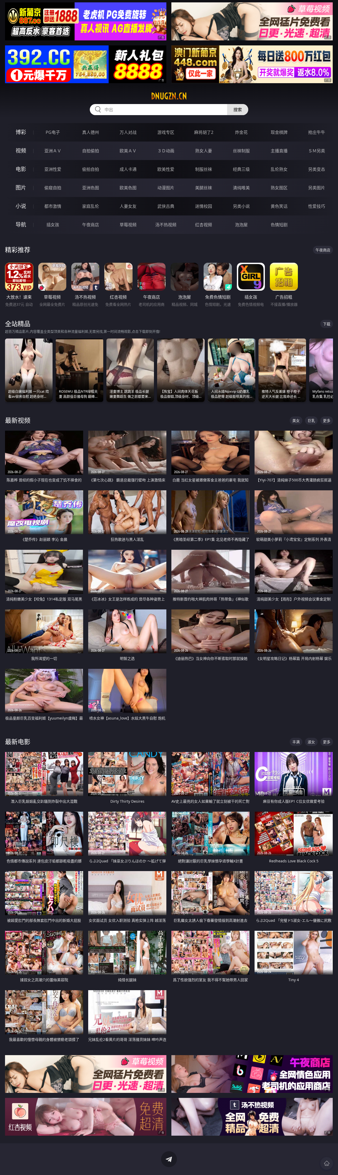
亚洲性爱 (52, 169)
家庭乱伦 (90, 206)
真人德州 (90, 132)
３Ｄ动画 (165, 151)
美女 (296, 420)
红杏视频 (203, 225)
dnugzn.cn (169, 96)
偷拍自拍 (90, 169)
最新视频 (17, 420)
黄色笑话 (279, 206)
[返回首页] (326, 1163)
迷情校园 (203, 206)
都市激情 (52, 206)
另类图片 (316, 188)
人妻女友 (128, 206)
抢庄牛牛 (316, 132)
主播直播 (279, 151)
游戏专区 (165, 132)
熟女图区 (279, 188)
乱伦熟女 (279, 169)
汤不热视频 (165, 225)
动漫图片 (165, 188)
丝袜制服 (241, 151)
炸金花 (241, 132)
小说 (21, 206)
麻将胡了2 (203, 132)
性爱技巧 (316, 206)
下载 (326, 323)
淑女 (311, 741)
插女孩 (52, 225)
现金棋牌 (279, 132)
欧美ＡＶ (128, 151)
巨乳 (311, 420)
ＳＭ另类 (316, 151)
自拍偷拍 (90, 151)
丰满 (296, 741)
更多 (326, 420)
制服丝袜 (203, 169)
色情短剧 (279, 225)
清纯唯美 (241, 188)
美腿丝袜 (203, 188)
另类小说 (241, 206)
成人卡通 (128, 169)
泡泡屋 (241, 225)
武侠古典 (165, 206)
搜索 (237, 109)
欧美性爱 (165, 169)
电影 (21, 169)
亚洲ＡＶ (52, 151)
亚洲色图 (90, 188)
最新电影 (17, 741)
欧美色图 (128, 188)
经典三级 (241, 169)
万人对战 (128, 132)
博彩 (21, 132)
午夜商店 (90, 225)
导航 (21, 224)
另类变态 (316, 169)
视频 (21, 150)
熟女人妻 (203, 151)
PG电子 (53, 132)
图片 (21, 187)
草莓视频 (128, 225)
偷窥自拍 (52, 188)
